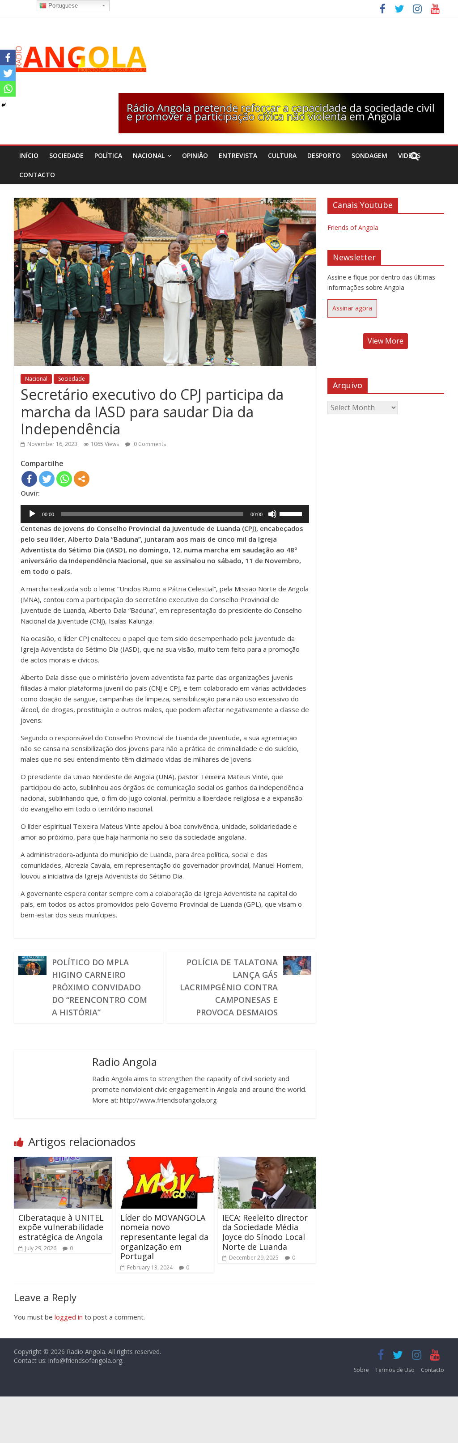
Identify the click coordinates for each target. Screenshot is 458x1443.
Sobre (361, 1370)
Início (28, 155)
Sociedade (66, 155)
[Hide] (3, 105)
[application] (165, 514)
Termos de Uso (395, 1370)
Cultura (282, 155)
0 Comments (149, 444)
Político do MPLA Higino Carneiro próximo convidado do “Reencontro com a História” (99, 987)
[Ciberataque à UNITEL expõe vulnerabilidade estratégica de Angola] (63, 1162)
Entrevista (238, 155)
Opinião (195, 155)
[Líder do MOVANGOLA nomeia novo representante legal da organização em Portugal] (165, 1162)
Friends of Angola (352, 227)
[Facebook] (29, 479)
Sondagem (369, 155)
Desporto (324, 155)
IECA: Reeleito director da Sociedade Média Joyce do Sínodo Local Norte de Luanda (265, 1232)
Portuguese (62, 5)
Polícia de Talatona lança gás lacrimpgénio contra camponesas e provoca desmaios (229, 987)
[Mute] (272, 513)
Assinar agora (352, 308)
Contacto (37, 174)
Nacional (149, 155)
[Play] (32, 513)
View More (385, 341)
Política (108, 155)
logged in (69, 1316)
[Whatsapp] (64, 479)
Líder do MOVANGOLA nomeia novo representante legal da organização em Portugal (164, 1236)
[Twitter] (47, 479)
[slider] (292, 513)
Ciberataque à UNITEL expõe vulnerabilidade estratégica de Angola (61, 1227)
